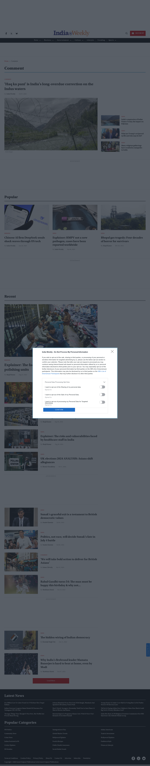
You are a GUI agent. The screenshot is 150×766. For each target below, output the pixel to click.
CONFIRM (59, 410)
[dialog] (75, 383)
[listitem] (75, 382)
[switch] (102, 386)
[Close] (113, 352)
